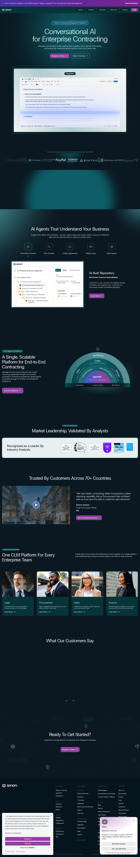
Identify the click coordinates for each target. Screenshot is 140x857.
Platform (80, 10)
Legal (7, 602)
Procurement (46, 602)
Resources (113, 10)
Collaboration (60, 823)
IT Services (80, 800)
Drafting (58, 817)
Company (125, 10)
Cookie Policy (9, 852)
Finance (113, 602)
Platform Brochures (104, 811)
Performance (60, 831)
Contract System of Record (106, 797)
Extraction (59, 804)
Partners (120, 803)
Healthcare (80, 803)
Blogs (99, 805)
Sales (77, 602)
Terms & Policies (123, 810)
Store (58, 801)
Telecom (79, 810)
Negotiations (60, 820)
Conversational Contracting (106, 794)
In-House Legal (82, 821)
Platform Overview (61, 790)
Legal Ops (80, 825)
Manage (59, 828)
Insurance (80, 797)
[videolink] (36, 505)
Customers (102, 10)
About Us (121, 790)
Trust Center (122, 813)
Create (58, 815)
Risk (57, 837)
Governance (59, 834)
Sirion (69, 854)
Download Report (131, 3)
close (2, 3)
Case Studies (102, 815)
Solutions (91, 10)
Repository (59, 807)
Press (120, 800)
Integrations (59, 796)
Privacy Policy (122, 816)
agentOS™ (59, 793)
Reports (100, 808)
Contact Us (121, 807)
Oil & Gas (80, 813)
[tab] (28, 250)
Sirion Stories (122, 794)
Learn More (9, 612)
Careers (120, 797)
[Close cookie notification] (51, 816)
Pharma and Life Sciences (85, 807)
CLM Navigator (102, 790)
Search (58, 809)
